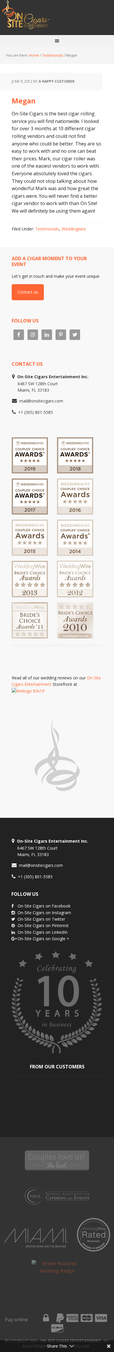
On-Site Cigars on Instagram (44, 912)
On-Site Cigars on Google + (43, 938)
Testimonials (47, 229)
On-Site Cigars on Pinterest (43, 925)
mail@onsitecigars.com (41, 401)
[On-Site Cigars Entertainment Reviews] (75, 512)
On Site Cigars (57, 17)
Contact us (28, 292)
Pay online (16, 1319)
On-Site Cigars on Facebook (44, 906)
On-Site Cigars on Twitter (41, 919)
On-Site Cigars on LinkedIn (43, 932)
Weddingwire (74, 229)
